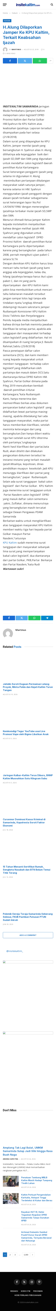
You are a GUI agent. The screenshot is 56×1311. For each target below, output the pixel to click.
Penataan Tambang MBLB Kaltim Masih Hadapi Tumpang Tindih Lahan (36, 1180)
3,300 (26, 1254)
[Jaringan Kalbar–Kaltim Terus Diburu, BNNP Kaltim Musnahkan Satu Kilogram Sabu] (28, 757)
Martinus (16, 49)
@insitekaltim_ (14, 951)
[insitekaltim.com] (28, 5)
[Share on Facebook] (10, 60)
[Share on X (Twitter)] (25, 60)
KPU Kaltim (10, 542)
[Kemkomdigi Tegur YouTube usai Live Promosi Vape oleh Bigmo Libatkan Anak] (28, 713)
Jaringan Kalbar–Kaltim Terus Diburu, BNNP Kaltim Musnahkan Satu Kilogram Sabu (28, 777)
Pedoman (38, 1291)
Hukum (7, 21)
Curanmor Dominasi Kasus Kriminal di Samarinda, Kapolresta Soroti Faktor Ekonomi (24, 822)
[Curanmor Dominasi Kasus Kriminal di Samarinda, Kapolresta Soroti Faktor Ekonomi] (28, 802)
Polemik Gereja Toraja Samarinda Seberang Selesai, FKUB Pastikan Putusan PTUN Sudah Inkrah (28, 917)
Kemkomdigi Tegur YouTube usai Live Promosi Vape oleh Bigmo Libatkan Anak (26, 733)
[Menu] (5, 4)
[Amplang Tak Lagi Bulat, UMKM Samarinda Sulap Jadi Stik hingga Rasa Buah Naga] (28, 1130)
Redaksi (14, 1291)
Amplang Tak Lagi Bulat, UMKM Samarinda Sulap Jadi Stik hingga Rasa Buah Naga (28, 1151)
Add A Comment (28, 935)
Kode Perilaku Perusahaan (28, 1295)
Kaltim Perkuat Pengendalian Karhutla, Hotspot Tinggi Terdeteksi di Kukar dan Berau (36, 1198)
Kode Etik (26, 1291)
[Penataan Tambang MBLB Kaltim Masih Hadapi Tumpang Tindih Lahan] (11, 1181)
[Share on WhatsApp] (40, 60)
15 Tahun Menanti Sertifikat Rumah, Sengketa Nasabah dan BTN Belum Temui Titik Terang (26, 869)
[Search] (51, 4)
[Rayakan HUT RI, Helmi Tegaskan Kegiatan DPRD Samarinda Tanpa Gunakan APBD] (11, 1215)
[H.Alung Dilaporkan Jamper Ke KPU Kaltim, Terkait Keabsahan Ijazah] (28, 83)
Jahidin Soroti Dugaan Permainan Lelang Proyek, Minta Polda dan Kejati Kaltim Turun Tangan (28, 687)
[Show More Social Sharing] (50, 60)
